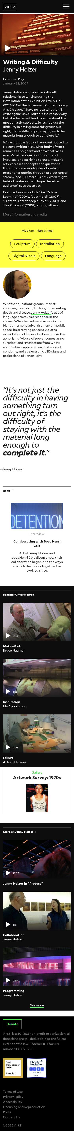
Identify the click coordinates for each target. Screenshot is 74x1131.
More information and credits (25, 214)
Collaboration (13, 935)
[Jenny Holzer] (17, 284)
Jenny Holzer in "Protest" (23, 883)
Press (7, 1112)
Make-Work (12, 646)
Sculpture (22, 244)
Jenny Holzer (41, 312)
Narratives (44, 230)
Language (53, 256)
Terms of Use (13, 1091)
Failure (8, 758)
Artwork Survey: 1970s (37, 777)
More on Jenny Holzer (18, 832)
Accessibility (12, 1102)
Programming (13, 991)
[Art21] (9, 6)
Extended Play (13, 79)
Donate (12, 1024)
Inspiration (11, 702)
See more (37, 1005)
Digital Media (24, 256)
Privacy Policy (13, 1097)
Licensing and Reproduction (24, 1107)
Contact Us (11, 1117)
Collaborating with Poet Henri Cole (33, 505)
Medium (28, 230)
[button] (37, 34)
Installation (50, 244)
